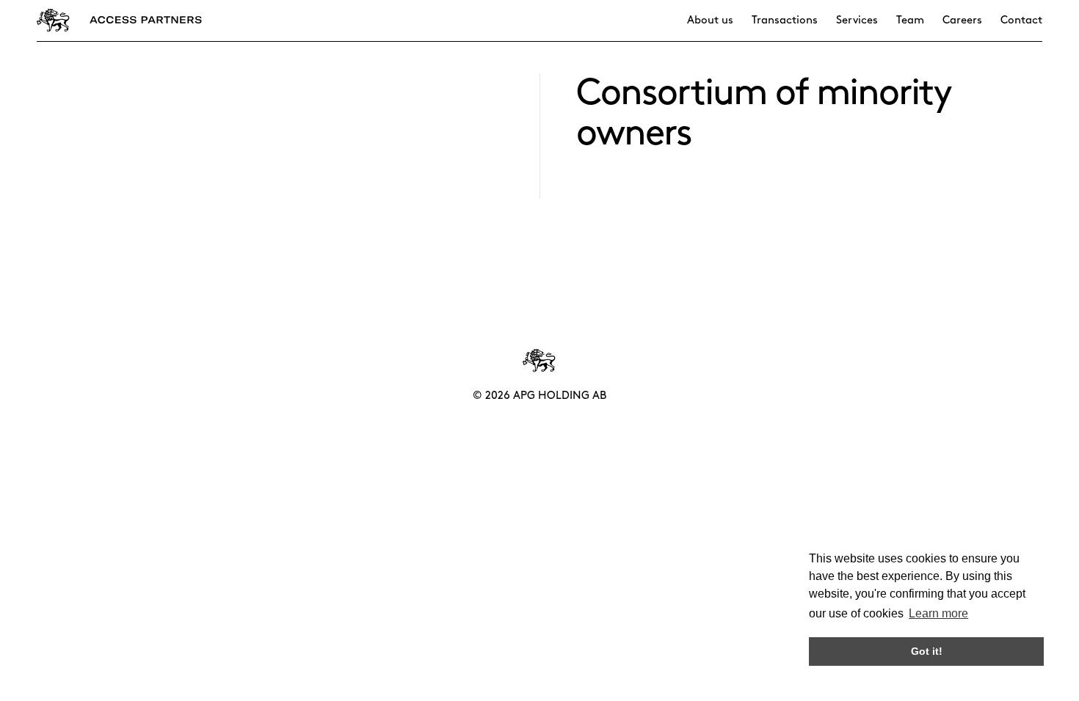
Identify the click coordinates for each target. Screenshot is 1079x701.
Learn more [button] (938, 613)
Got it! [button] (926, 651)
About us (710, 20)
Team (910, 20)
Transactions (785, 20)
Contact (1021, 20)
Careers (962, 20)
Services (857, 20)
